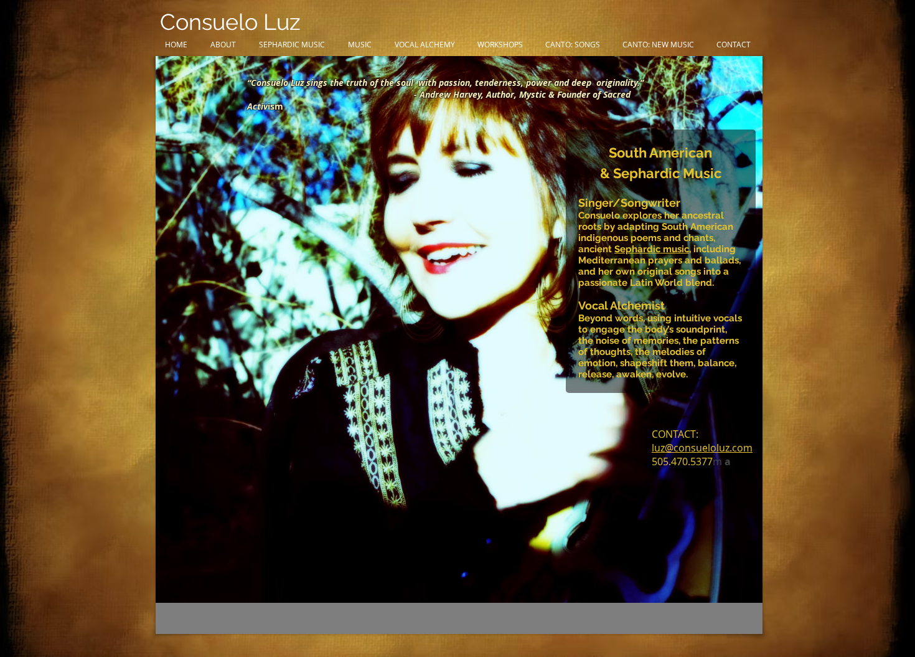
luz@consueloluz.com (702, 448)
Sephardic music (651, 249)
